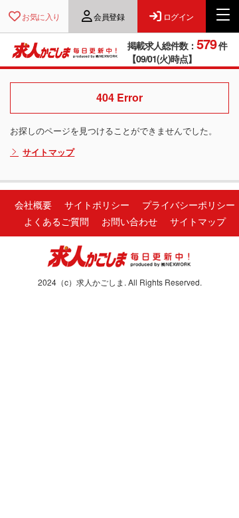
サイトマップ (48, 152)
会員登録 (109, 16)
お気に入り (41, 16)
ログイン (178, 16)
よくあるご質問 (56, 221)
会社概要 (33, 204)
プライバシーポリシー (188, 204)
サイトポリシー (96, 204)
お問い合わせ (129, 221)
